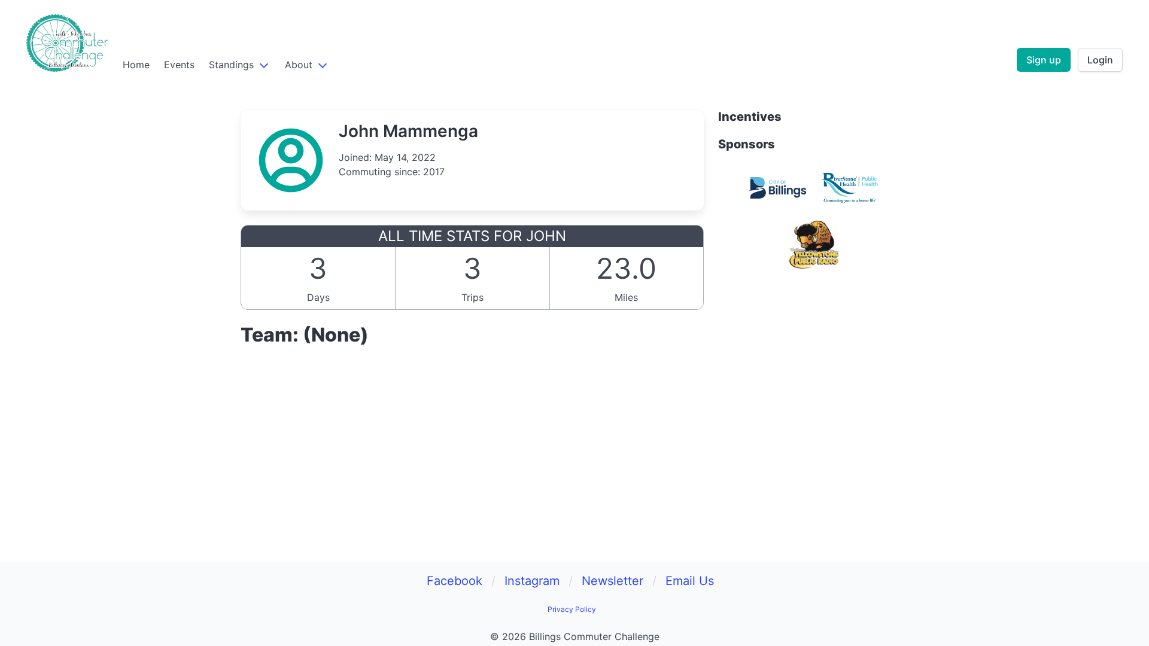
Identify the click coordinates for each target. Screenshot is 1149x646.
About (298, 65)
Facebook (454, 581)
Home (136, 65)
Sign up (1043, 60)
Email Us (689, 581)
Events (179, 65)
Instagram (532, 581)
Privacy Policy (572, 609)
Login (1100, 60)
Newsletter (612, 581)
